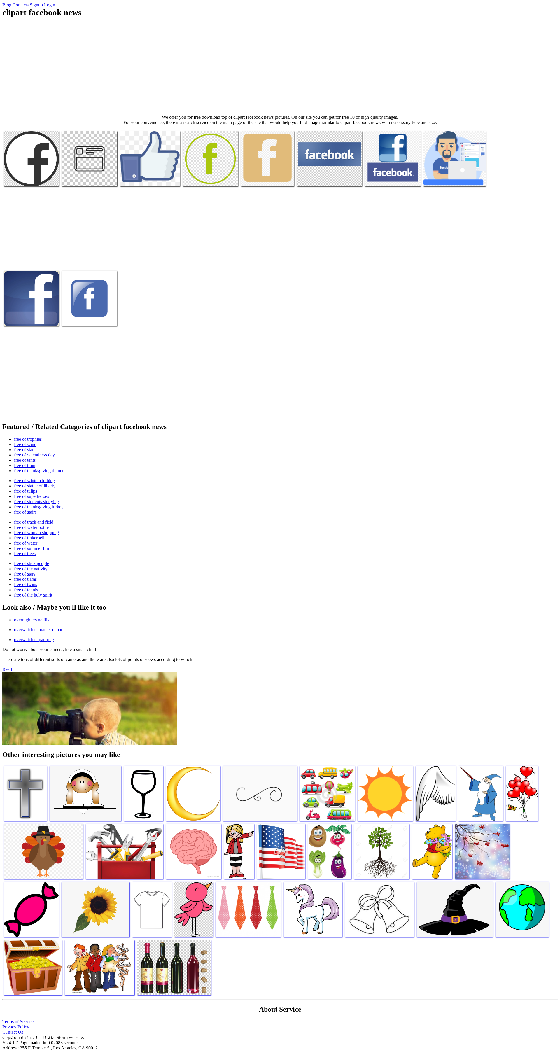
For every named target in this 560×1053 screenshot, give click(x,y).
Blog (6, 4)
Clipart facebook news (23, 178)
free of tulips (25, 491)
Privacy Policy (15, 1026)
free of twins (25, 584)
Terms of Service (18, 1021)
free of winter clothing (34, 480)
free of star (24, 449)
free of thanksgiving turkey (39, 506)
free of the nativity (31, 568)
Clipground (29, 1035)
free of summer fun (31, 548)
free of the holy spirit (33, 594)
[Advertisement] (280, 66)
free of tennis (26, 589)
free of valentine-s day (34, 454)
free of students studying (36, 501)
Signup (36, 4)
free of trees (25, 553)
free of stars (24, 573)
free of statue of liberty (34, 485)
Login (49, 4)
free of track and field (33, 521)
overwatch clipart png (34, 639)
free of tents (25, 460)
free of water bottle (31, 527)
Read (7, 669)
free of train (24, 465)
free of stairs (25, 512)
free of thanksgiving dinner (39, 470)
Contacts (21, 4)
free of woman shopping (36, 532)
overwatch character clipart (39, 629)
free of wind (25, 444)
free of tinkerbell (29, 537)
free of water (25, 543)
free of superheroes (31, 496)
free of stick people (31, 563)
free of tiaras (25, 579)
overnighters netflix (32, 619)
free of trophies (28, 439)
